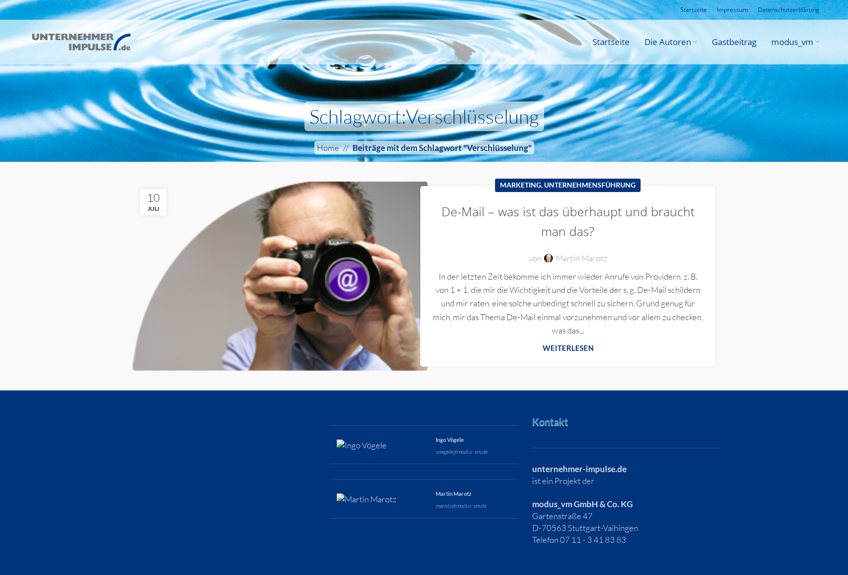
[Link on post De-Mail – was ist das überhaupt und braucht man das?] (280, 276)
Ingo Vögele (450, 439)
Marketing (520, 185)
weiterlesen (568, 347)
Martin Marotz (581, 258)
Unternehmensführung (590, 185)
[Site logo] (81, 41)
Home (328, 148)
